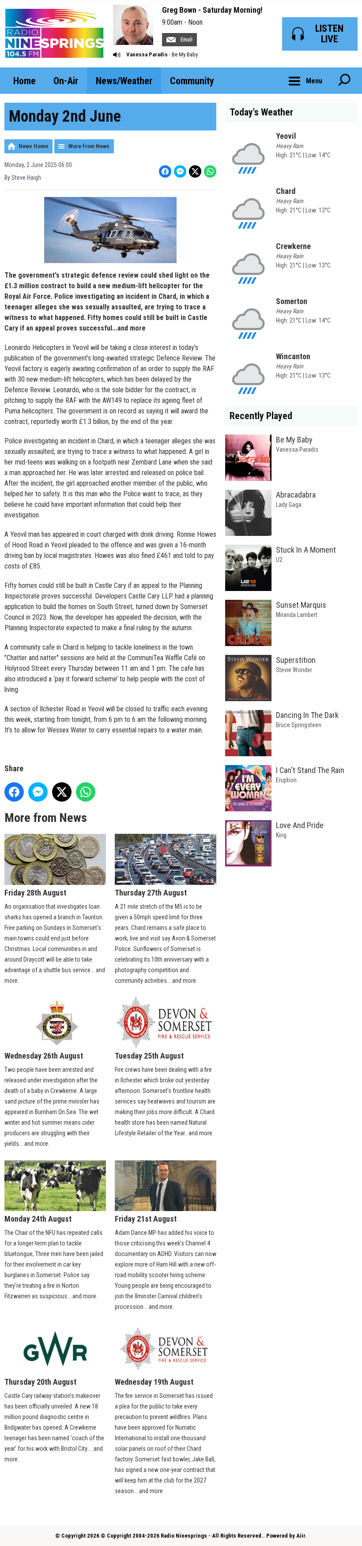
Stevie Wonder (294, 669)
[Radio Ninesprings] (54, 34)
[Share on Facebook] (165, 171)
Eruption (286, 780)
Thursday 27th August (151, 892)
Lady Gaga (289, 504)
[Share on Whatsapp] (210, 171)
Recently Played (261, 415)
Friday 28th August (35, 892)
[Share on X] (195, 171)
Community (192, 80)
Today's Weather (261, 112)
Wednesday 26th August (43, 1055)
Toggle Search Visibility (344, 80)
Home (24, 80)
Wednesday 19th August (154, 1381)
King (281, 835)
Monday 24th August (38, 1218)
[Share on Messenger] (180, 171)
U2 (279, 559)
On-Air (65, 80)
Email (185, 40)
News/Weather (124, 80)
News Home (33, 146)
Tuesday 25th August (149, 1055)
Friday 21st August (146, 1218)
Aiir (300, 1535)
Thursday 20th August (40, 1381)
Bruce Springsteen (298, 724)
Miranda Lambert (296, 614)
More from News (88, 146)
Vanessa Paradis (147, 54)
